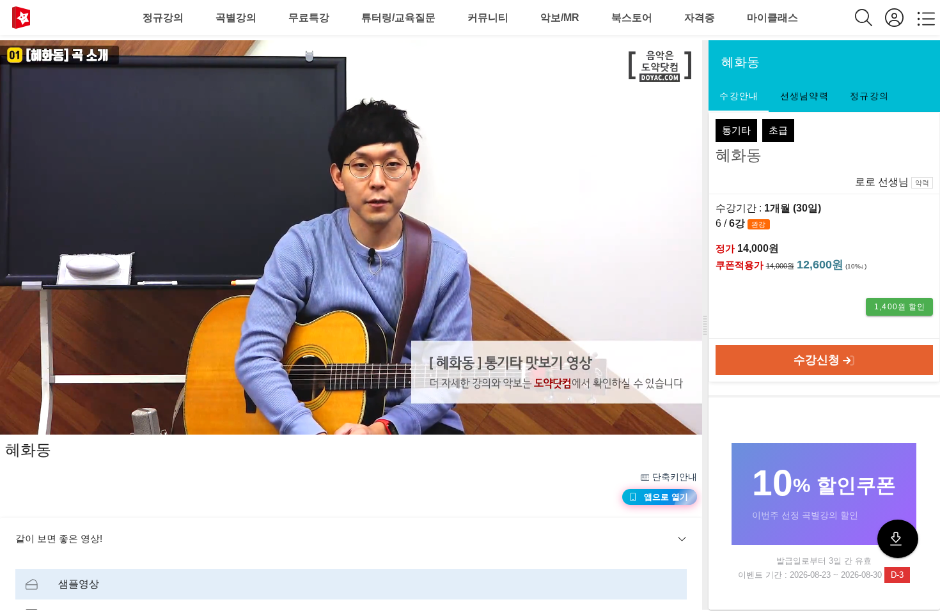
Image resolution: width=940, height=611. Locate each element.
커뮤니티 (487, 17)
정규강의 (163, 17)
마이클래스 (772, 17)
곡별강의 (235, 17)
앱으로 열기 (666, 497)
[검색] (870, 17)
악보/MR (559, 17)
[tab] (739, 96)
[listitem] (351, 584)
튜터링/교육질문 (398, 17)
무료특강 (308, 17)
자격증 (699, 17)
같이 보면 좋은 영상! (58, 538)
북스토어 (631, 17)
